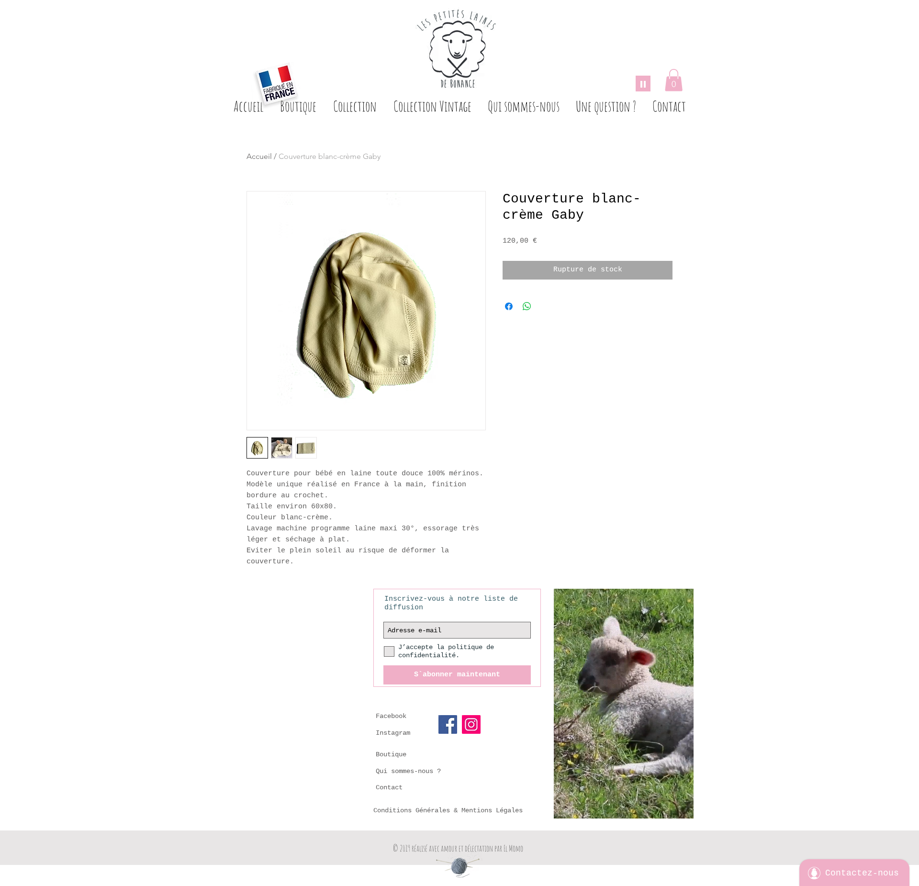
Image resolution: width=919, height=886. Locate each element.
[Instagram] (471, 724)
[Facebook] (447, 724)
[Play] (643, 83)
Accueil (259, 156)
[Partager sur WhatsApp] (527, 306)
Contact (389, 787)
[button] (673, 80)
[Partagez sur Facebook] (509, 306)
